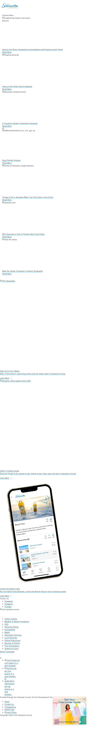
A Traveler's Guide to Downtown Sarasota (20, 123)
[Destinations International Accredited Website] (48, 687)
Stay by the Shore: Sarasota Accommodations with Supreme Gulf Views (32, 49)
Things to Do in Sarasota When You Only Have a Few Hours (27, 197)
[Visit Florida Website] (48, 663)
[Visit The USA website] (48, 672)
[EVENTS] (82, 6)
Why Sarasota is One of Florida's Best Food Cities (23, 234)
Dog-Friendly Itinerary (11, 160)
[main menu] (87, 6)
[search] (77, 6)
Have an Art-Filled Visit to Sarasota (17, 86)
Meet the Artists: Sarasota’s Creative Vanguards (22, 271)
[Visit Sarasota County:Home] (10, 5)
